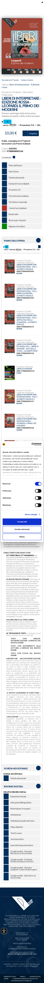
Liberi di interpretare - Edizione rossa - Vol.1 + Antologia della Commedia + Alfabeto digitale (26, 320)
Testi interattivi (17, 839)
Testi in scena (16, 833)
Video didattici (16, 827)
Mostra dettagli (31, 514)
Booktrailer (14, 214)
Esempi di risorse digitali (19, 183)
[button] (39, 246)
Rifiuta (22, 537)
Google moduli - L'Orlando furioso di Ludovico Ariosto (21, 860)
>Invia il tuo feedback (18, 208)
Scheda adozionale (16, 177)
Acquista (33, 133)
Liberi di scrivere (24, 369)
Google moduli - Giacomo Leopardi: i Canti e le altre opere (23, 868)
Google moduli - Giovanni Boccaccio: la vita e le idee (21, 852)
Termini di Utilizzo (9, 976)
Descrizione (14, 171)
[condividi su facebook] (14, 157)
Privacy (22, 976)
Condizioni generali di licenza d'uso (25, 978)
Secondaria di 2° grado (10, 80)
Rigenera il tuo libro (17, 226)
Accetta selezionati (22, 529)
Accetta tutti (22, 522)
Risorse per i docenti (17, 220)
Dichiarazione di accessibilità (21, 980)
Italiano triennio (27, 80)
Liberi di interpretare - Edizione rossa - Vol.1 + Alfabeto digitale (26, 267)
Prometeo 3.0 (14, 190)
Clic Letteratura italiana (19, 196)
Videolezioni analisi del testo (22, 821)
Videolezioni (15, 815)
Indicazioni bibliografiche (20, 802)
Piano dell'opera (15, 165)
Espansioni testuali (18, 796)
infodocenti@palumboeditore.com (22, 954)
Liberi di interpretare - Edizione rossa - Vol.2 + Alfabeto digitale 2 (27, 397)
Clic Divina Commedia (18, 202)
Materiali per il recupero (20, 808)
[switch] (38, 491)
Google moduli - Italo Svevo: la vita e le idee (23, 876)
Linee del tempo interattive (21, 845)
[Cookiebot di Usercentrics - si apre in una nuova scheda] (31, 444)
